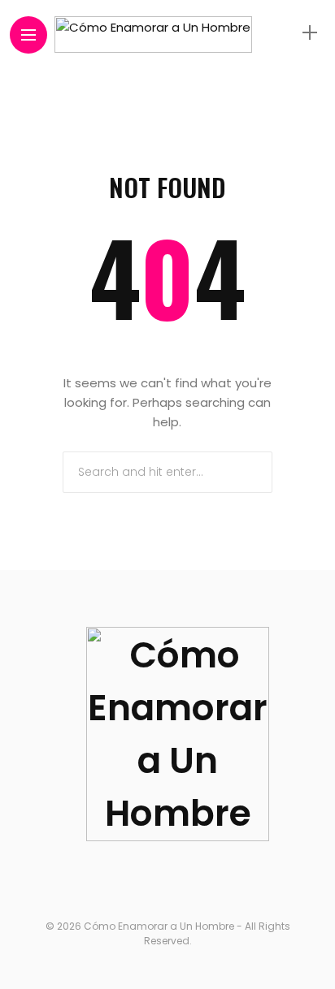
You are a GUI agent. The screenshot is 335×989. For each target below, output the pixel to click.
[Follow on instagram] (171, 879)
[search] (281, 32)
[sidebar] (309, 33)
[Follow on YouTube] (202, 879)
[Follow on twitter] (136, 879)
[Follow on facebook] (101, 879)
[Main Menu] (28, 35)
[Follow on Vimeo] (233, 879)
